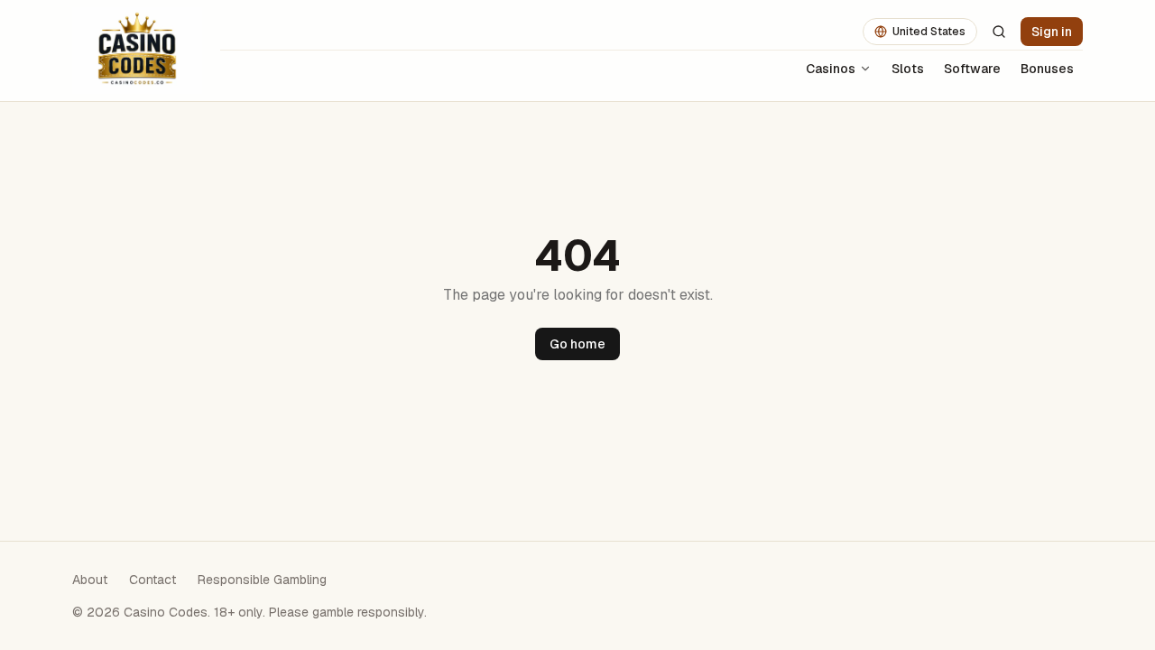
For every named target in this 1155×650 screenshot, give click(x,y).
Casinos (830, 68)
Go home (577, 344)
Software (972, 68)
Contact (152, 579)
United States (929, 31)
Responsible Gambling (262, 579)
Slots (908, 68)
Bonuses (1047, 68)
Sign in (1051, 31)
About (89, 579)
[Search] (998, 31)
